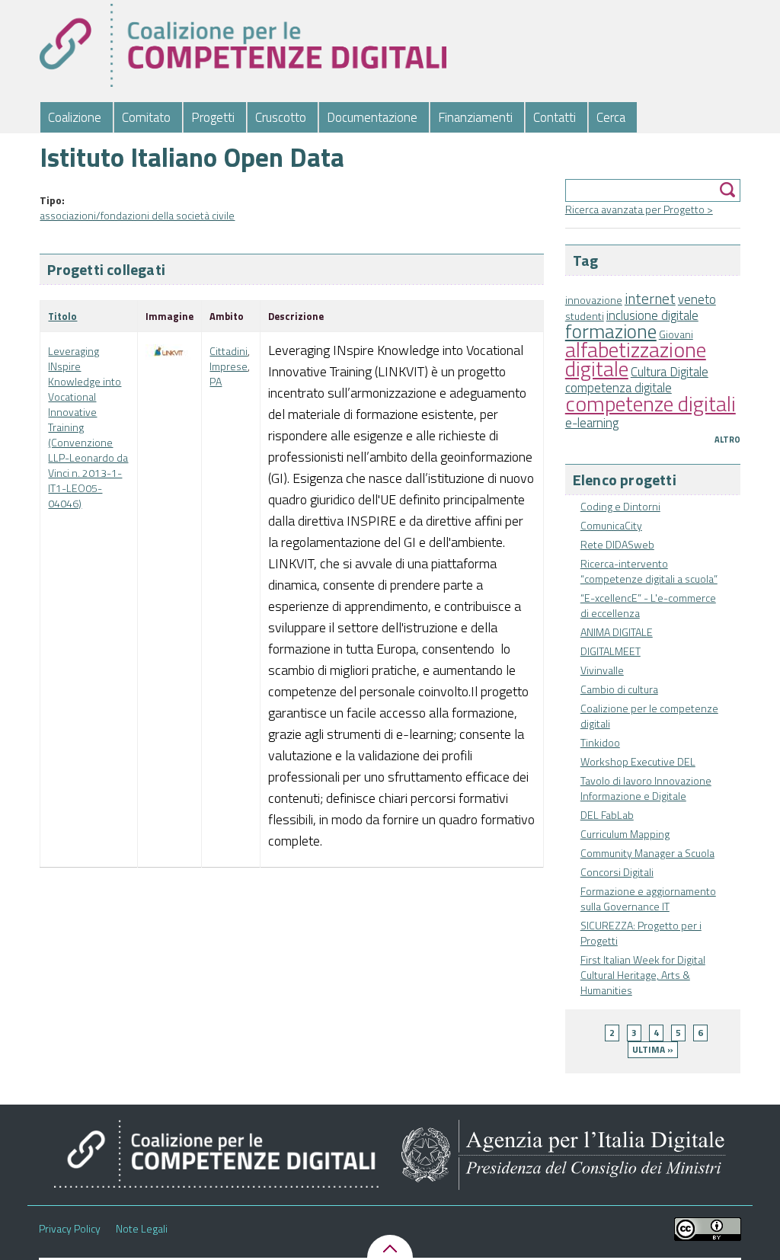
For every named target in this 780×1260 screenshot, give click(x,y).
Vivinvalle (602, 670)
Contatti (554, 117)
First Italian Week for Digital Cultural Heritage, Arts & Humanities (642, 974)
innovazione (593, 300)
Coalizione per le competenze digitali (649, 715)
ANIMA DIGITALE (616, 632)
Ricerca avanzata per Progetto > (639, 209)
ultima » (652, 1049)
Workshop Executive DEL (637, 761)
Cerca (610, 117)
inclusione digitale (652, 315)
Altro (727, 439)
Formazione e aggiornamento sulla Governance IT (648, 898)
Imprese (228, 366)
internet (650, 298)
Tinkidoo (600, 742)
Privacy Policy (70, 1228)
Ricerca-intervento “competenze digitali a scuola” (649, 571)
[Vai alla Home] (243, 45)
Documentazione (372, 117)
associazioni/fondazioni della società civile (137, 215)
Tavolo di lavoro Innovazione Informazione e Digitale (645, 788)
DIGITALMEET (610, 651)
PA (215, 381)
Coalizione (74, 117)
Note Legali (142, 1228)
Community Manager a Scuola (647, 853)
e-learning (592, 423)
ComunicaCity (611, 525)
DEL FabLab (607, 815)
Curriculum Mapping (625, 834)
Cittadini (228, 351)
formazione (611, 331)
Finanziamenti (475, 117)
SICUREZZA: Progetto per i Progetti (641, 932)
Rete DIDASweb (617, 544)
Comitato (146, 117)
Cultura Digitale (669, 372)
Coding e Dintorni (620, 506)
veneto (697, 299)
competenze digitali (650, 403)
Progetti (213, 117)
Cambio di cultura (619, 689)
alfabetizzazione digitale (635, 359)
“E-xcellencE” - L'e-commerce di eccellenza (648, 605)
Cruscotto (280, 117)
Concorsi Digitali (617, 872)
